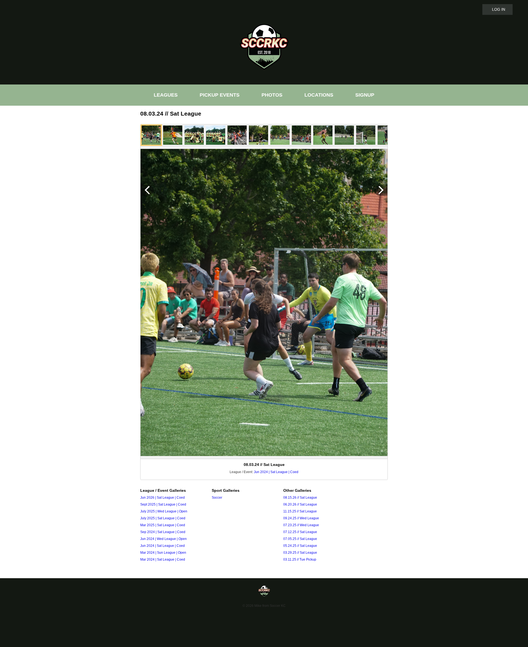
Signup (364, 95)
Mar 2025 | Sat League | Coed (162, 525)
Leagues (166, 95)
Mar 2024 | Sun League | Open (163, 553)
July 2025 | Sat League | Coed (162, 518)
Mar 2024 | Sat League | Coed (162, 559)
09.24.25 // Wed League (301, 518)
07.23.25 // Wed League (301, 525)
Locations (318, 95)
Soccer (217, 497)
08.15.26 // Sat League (300, 497)
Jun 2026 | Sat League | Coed (162, 497)
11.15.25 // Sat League (300, 511)
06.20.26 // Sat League (300, 504)
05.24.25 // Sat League (300, 546)
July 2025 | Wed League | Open (163, 511)
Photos (272, 95)
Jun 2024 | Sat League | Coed (276, 472)
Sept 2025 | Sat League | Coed (163, 504)
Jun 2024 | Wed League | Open (163, 539)
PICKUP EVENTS (220, 95)
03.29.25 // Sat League (300, 553)
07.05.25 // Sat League (300, 539)
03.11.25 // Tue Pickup (299, 559)
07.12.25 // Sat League (300, 532)
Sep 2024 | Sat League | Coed (162, 532)
